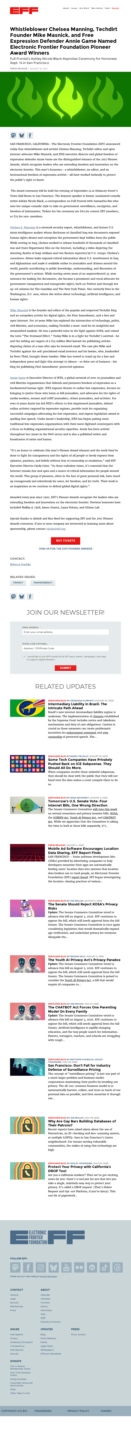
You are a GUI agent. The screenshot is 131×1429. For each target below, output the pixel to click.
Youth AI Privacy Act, (83, 817)
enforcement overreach (81, 732)
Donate (115, 8)
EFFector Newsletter (51, 1353)
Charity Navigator (48, 1276)
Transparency (42, 582)
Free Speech (16, 1334)
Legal (13, 1298)
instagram (41, 1267)
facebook (28, 1267)
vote (101, 809)
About (66, 8)
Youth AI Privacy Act (78, 980)
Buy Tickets (65, 540)
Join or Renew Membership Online (20, 1367)
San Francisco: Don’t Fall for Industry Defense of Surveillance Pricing (79, 1067)
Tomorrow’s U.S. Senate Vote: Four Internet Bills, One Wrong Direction (77, 803)
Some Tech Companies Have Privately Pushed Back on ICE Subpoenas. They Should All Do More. (80, 764)
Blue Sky (54, 1267)
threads (117, 1267)
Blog (43, 1334)
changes (98, 716)
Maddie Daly (77, 956)
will (95, 809)
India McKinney (79, 798)
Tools (107, 8)
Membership (16, 1306)
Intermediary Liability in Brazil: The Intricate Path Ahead (77, 706)
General (14, 1295)
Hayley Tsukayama (81, 1163)
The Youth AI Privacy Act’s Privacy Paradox (84, 960)
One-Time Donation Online (20, 1373)
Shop (13, 1389)
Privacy (18, 582)
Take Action (97, 8)
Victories (45, 1302)
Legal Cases (47, 1346)
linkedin (92, 1267)
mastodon (15, 1267)
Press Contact (78, 1334)
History (44, 1306)
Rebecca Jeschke (20, 564)
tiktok (105, 1267)
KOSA (113, 813)
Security (14, 1302)
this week (110, 809)
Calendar (45, 1295)
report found (80, 877)
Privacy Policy (78, 1410)
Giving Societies (18, 1379)
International (16, 1350)
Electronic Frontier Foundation (24, 11)
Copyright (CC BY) (14, 1410)
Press (13, 1310)
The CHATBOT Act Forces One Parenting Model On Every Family (82, 1009)
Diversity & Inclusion (51, 1321)
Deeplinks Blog (57, 700)
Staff (43, 1318)
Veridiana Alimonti (82, 700)
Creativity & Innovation (21, 1342)
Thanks (105, 1410)
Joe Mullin (76, 901)
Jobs (43, 1314)
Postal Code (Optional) (34, 644)
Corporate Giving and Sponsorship (21, 1384)
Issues (74, 8)
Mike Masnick (19, 310)
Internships (46, 1310)
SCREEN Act (60, 817)
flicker (79, 1267)
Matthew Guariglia (82, 1059)
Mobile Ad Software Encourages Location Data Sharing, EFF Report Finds (83, 851)
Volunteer (45, 1298)
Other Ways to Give (20, 1393)
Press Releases (48, 1338)
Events (44, 1342)
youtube (66, 1267)
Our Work (84, 8)
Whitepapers (47, 1350)
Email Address (30, 627)
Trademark (43, 1410)
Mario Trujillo (79, 756)
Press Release (56, 845)
